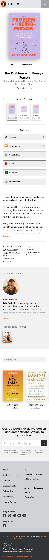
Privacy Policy (24, 454)
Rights (26, 483)
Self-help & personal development (33, 253)
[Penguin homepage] (3, 4)
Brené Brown (36, 407)
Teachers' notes (9, 502)
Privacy (27, 492)
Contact (6, 480)
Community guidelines (33, 474)
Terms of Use (37, 452)
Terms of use (29, 497)
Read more (7, 236)
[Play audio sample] (12, 64)
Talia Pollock (24, 88)
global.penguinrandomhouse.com (17, 555)
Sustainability (8, 496)
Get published (9, 491)
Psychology (30, 249)
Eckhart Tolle (12, 407)
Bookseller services (11, 475)
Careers (27, 470)
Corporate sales (10, 486)
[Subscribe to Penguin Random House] (44, 443)
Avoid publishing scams (33, 488)
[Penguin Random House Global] (10, 545)
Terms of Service (26, 539)
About (5, 470)
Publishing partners (31, 479)
